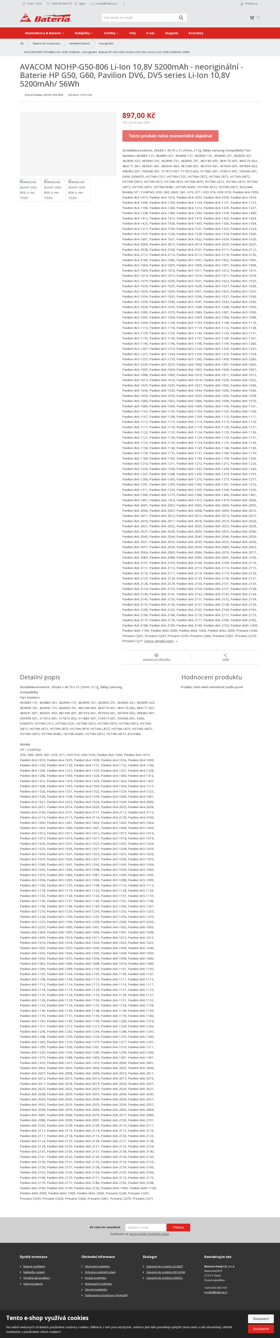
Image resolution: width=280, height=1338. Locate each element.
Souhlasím (261, 1329)
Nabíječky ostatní (34, 1272)
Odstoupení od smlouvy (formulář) (106, 1295)
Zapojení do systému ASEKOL (164, 1278)
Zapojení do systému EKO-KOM (165, 1272)
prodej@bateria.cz (215, 1292)
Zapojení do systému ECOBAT (164, 1266)
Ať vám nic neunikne (105, 1227)
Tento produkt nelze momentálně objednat (170, 135)
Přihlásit (178, 1227)
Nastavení (261, 1319)
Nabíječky (83, 33)
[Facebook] (124, 3)
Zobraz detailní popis (159, 641)
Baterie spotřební (34, 1266)
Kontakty (196, 33)
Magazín (171, 33)
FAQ (133, 33)
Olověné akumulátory (36, 1278)
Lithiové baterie (33, 1284)
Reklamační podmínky (98, 1284)
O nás (150, 33)
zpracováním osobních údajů (149, 1234)
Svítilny (110, 33)
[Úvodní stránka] (45, 17)
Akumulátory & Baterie (43, 33)
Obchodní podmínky (97, 1266)
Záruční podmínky (96, 1289)
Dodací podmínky (95, 1278)
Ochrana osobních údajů (100, 1272)
